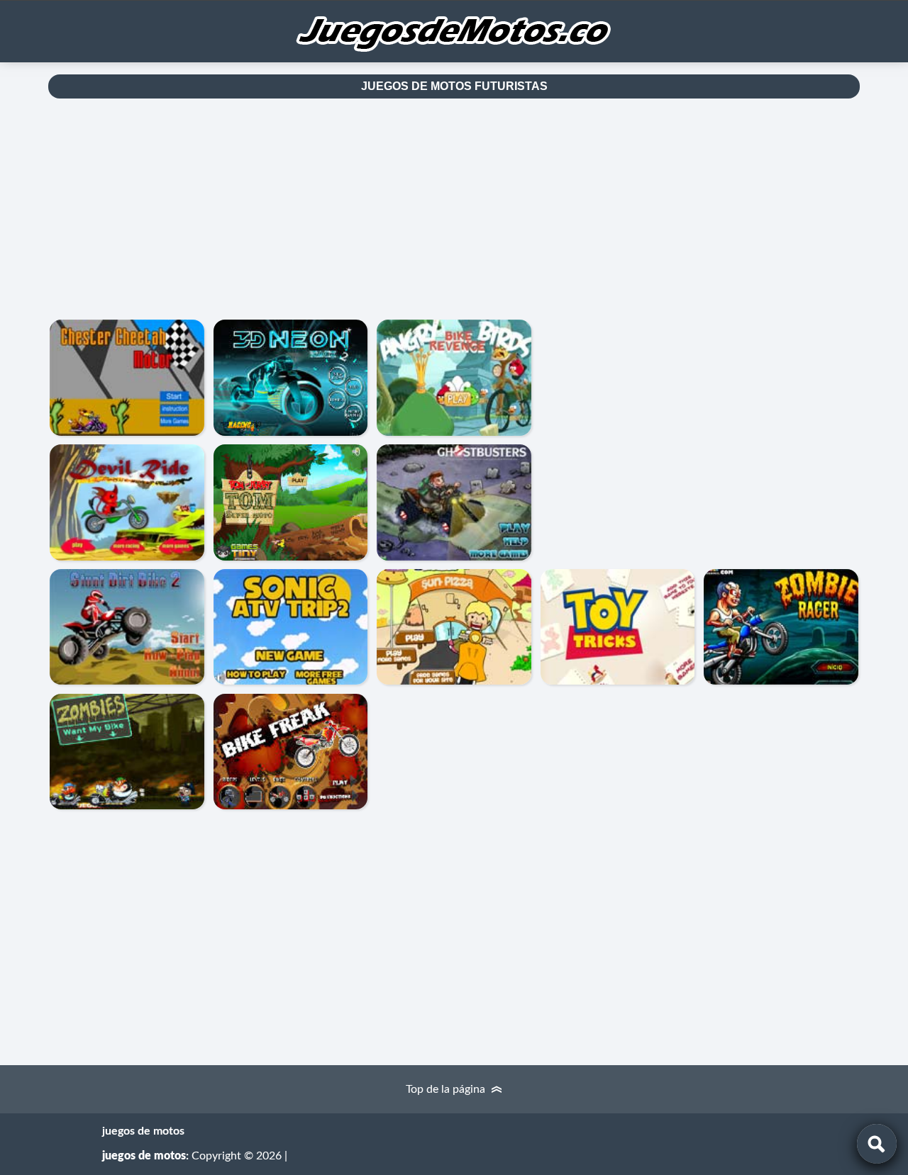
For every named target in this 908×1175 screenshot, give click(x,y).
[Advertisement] (454, 209)
